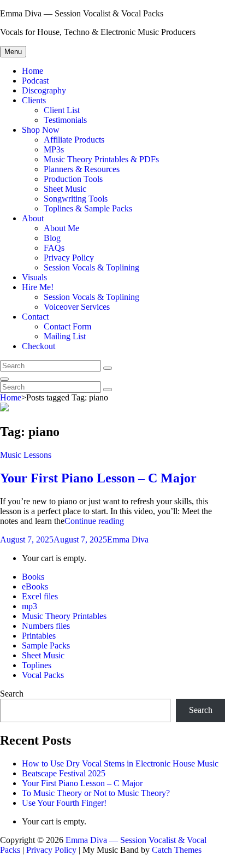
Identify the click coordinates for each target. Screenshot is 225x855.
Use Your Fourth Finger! (64, 802)
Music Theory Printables (64, 616)
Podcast (35, 80)
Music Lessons (25, 454)
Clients (34, 100)
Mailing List (65, 336)
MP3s (54, 149)
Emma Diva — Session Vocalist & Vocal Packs (81, 13)
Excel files (40, 596)
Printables (39, 635)
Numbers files (46, 625)
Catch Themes (177, 849)
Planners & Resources (82, 169)
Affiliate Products (74, 139)
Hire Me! (38, 287)
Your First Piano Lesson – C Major (98, 478)
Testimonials (65, 120)
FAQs (54, 247)
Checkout (38, 346)
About (33, 218)
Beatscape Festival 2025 (63, 773)
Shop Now (41, 129)
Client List (62, 110)
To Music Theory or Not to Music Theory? (96, 793)
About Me (61, 228)
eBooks (35, 586)
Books (33, 576)
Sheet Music (65, 188)
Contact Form (67, 326)
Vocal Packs (43, 675)
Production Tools (73, 179)
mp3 (29, 606)
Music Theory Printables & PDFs (101, 159)
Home (32, 70)
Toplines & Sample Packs (88, 208)
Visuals (34, 277)
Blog (52, 238)
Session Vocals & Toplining (91, 267)
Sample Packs (46, 645)
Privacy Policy (69, 257)
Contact (35, 316)
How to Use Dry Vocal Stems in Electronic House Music (120, 763)
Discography (44, 90)
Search (11, 693)
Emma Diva (128, 539)
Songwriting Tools (76, 198)
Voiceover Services (77, 306)
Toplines (36, 665)
